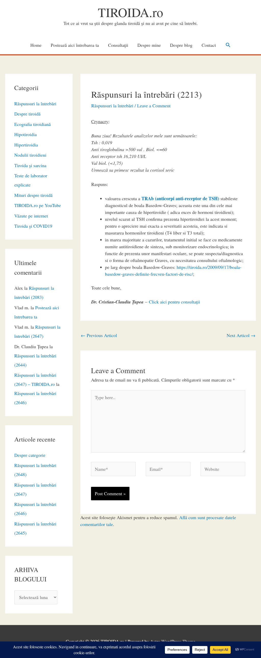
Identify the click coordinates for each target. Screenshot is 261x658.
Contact (209, 45)
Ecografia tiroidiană (32, 124)
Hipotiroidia (25, 134)
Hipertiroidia (26, 145)
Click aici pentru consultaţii (174, 302)
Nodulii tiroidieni (30, 155)
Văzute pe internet (31, 216)
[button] (228, 45)
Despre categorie (29, 455)
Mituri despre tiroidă (33, 195)
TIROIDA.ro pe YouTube (37, 205)
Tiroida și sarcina (30, 165)
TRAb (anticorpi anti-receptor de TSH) (180, 198)
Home (36, 45)
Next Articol (241, 335)
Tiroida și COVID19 (33, 226)
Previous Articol (99, 335)
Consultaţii (118, 45)
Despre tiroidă (27, 114)
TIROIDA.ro (130, 12)
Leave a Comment (154, 106)
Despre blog (181, 45)
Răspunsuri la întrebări (35, 103)
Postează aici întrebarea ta (75, 45)
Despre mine (149, 45)
